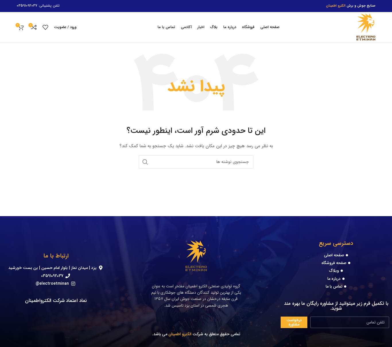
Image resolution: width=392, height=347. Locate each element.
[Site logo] (365, 27)
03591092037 (27, 5)
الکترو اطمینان (179, 334)
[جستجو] (145, 161)
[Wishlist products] (45, 27)
